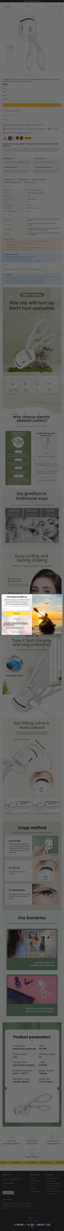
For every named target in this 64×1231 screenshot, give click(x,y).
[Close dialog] (60, 596)
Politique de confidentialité (17, 631)
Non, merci (17, 619)
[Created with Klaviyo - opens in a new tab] (32, 636)
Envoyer (17, 613)
